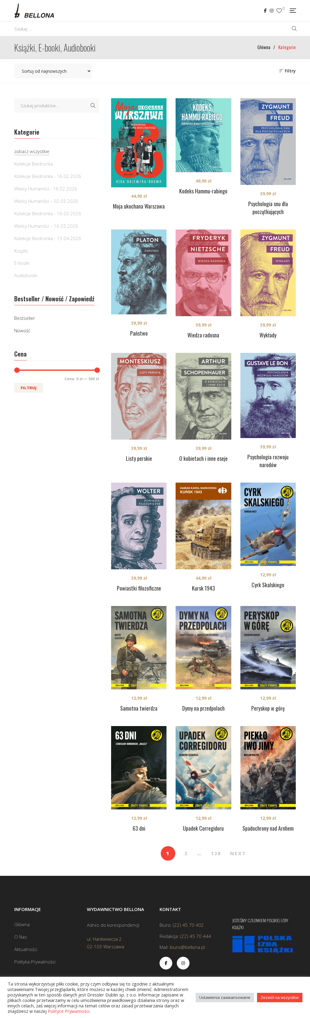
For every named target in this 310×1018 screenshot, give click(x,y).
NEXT (238, 853)
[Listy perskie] (139, 396)
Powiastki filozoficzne (139, 588)
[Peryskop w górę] (268, 647)
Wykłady (267, 335)
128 (216, 853)
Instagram (271, 10)
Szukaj (93, 105)
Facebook (265, 10)
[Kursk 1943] (203, 526)
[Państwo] (139, 271)
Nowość (22, 330)
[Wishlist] (279, 11)
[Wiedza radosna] (203, 272)
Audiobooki (25, 275)
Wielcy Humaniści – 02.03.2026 (46, 201)
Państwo (139, 333)
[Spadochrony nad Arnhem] (268, 767)
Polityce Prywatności (68, 1011)
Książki (21, 251)
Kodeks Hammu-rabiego (203, 191)
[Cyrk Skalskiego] (268, 524)
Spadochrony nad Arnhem (268, 828)
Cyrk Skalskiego (268, 585)
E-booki (21, 263)
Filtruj (29, 387)
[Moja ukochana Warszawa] (139, 142)
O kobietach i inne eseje (203, 458)
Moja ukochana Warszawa (139, 206)
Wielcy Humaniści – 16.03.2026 (46, 226)
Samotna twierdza (138, 708)
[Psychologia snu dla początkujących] (268, 141)
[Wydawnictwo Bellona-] (34, 10)
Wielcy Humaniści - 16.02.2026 (45, 189)
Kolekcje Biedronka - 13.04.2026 (47, 238)
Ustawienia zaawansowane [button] (224, 997)
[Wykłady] (268, 272)
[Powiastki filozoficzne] (139, 526)
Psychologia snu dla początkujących (268, 208)
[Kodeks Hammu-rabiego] (203, 135)
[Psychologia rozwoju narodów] (268, 395)
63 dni (139, 828)
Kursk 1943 (203, 588)
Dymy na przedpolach (203, 708)
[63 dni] (139, 767)
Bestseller (24, 318)
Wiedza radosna (203, 335)
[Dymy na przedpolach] (203, 647)
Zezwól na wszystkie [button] (280, 997)
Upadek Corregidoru (203, 828)
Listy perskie (139, 458)
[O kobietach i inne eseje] (203, 396)
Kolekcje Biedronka (33, 164)
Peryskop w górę (268, 708)
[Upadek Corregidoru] (203, 767)
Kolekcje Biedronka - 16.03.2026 (47, 213)
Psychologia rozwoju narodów (268, 461)
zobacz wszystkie (31, 151)
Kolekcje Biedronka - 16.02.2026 (47, 176)
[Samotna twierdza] (139, 647)
